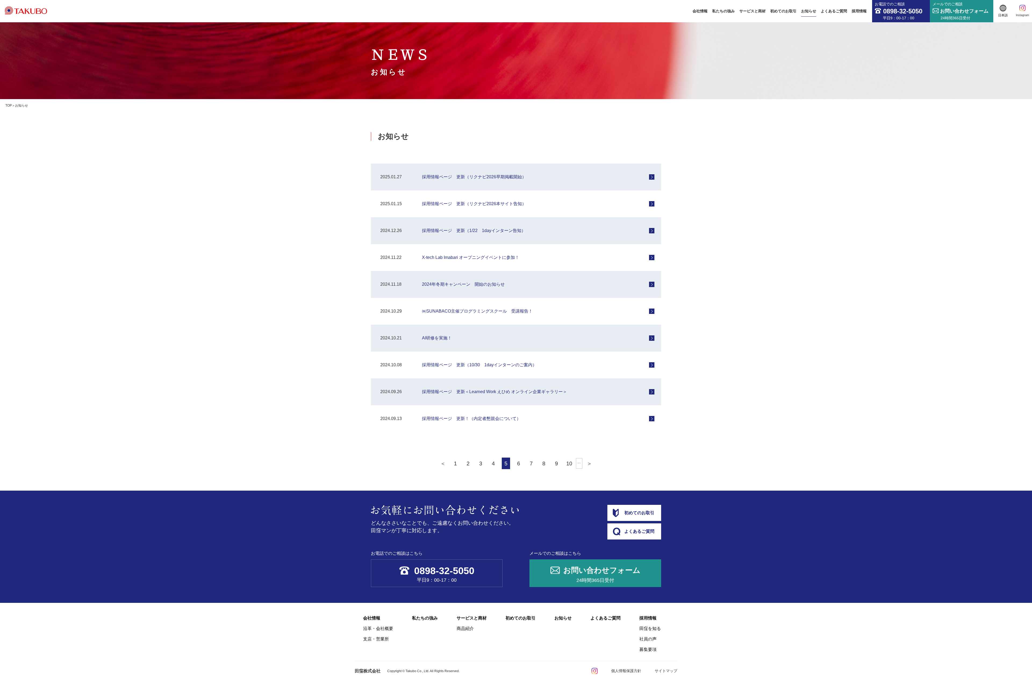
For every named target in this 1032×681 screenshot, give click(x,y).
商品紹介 (465, 628)
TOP (8, 105)
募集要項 (648, 649)
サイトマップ (666, 671)
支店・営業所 (376, 639)
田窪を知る (650, 628)
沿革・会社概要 (378, 628)
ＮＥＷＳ (401, 60)
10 (569, 463)
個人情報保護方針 (626, 671)
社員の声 (648, 639)
